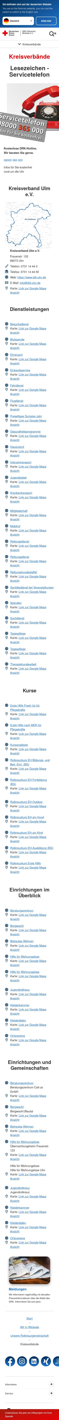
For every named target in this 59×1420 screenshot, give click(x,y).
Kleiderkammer (19, 1005)
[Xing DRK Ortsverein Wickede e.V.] (46, 1361)
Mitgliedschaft (19, 511)
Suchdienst (17, 618)
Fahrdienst (16, 385)
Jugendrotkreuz (20, 990)
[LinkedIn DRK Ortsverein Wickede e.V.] (34, 1361)
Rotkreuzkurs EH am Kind (26, 832)
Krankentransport (21, 493)
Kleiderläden (18, 1020)
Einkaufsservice (20, 370)
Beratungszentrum (21, 910)
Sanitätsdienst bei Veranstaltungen (32, 587)
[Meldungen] (29, 1270)
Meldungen (18, 1289)
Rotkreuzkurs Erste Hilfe (25, 863)
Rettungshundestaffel (23, 572)
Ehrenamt (16, 355)
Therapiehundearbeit (23, 664)
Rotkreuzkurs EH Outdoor (26, 802)
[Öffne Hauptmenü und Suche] (52, 34)
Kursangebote (19, 745)
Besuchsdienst (19, 324)
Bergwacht (17, 926)
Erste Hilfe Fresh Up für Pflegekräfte (25, 707)
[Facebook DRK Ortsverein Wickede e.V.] (10, 1361)
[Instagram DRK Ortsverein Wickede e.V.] (22, 1361)
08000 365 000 (13, 160)
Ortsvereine (17, 1036)
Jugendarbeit (18, 477)
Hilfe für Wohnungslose (24, 956)
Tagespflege (17, 633)
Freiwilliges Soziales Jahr (26, 416)
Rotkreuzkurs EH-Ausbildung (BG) (31, 848)
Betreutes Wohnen (22, 941)
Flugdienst (16, 401)
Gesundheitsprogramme (25, 431)
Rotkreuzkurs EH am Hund (27, 817)
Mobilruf (15, 526)
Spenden (16, 603)
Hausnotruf (17, 447)
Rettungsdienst (19, 541)
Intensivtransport (20, 462)
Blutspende (17, 339)
